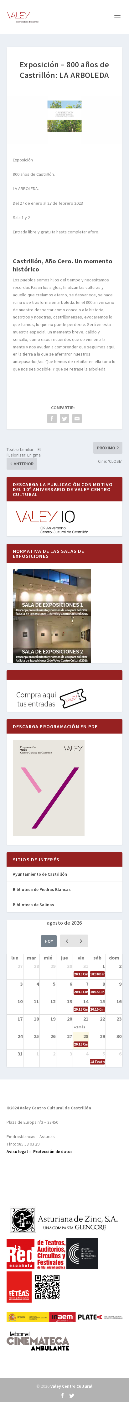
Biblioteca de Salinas (33, 904)
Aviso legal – (20, 1151)
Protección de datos (53, 1151)
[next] (81, 941)
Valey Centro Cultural (71, 1386)
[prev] (67, 941)
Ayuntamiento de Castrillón (40, 874)
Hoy (49, 941)
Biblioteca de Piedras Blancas (42, 889)
